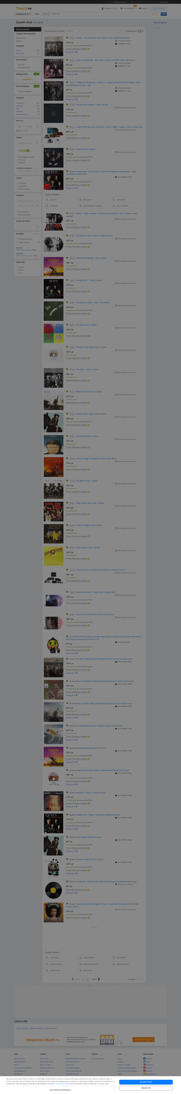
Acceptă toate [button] (146, 1082)
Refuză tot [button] (146, 1088)
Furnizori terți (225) (62, 1084)
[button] (60, 1088)
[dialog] (90, 1085)
